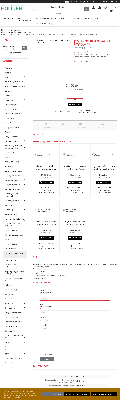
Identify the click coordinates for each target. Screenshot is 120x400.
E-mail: (46, 291)
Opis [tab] (62, 127)
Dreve (87, 61)
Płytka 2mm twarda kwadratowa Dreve (75, 223)
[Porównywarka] (99, 7)
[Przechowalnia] (105, 7)
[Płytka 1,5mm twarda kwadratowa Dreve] (75, 154)
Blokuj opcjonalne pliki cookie (77, 394)
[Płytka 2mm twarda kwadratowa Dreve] (75, 210)
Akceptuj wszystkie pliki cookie (104, 394)
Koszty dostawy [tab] (103, 127)
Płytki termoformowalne (56, 34)
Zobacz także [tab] (46, 127)
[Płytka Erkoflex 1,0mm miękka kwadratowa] (103, 154)
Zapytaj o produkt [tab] (81, 127)
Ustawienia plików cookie (53, 394)
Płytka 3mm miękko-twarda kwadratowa (46, 168)
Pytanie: (47, 318)
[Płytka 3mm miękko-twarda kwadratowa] (46, 154)
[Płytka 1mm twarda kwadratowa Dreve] (46, 210)
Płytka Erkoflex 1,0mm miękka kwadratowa (103, 168)
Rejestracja (114, 2)
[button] (93, 1)
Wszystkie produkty (45, 18)
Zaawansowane (60, 14)
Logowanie (103, 2)
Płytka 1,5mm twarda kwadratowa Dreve (75, 168)
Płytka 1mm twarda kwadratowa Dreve (46, 223)
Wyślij (47, 359)
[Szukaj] (86, 9)
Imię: (46, 305)
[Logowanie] (93, 7)
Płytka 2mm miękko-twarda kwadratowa (82, 34)
